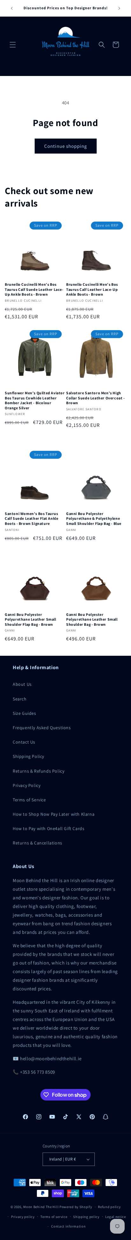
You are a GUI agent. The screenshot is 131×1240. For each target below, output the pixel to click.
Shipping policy (86, 1216)
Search (20, 699)
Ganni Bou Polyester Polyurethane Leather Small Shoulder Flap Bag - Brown (30, 619)
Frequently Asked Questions (42, 727)
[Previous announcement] (12, 8)
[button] (13, 45)
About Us (22, 684)
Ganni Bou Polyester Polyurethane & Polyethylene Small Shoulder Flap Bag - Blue (93, 518)
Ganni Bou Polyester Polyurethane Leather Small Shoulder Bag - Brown (92, 619)
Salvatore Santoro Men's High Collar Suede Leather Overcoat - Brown (95, 397)
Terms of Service (29, 800)
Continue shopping (65, 146)
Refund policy (109, 1207)
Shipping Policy (28, 756)
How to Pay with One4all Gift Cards (48, 828)
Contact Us (24, 742)
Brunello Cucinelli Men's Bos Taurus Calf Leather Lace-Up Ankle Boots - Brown (92, 289)
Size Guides (24, 713)
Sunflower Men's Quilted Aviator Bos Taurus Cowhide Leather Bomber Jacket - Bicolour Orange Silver (35, 400)
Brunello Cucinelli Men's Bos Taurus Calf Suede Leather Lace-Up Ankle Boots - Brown (34, 289)
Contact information (68, 1226)
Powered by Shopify (75, 1207)
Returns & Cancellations (37, 843)
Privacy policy (23, 1216)
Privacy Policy (26, 785)
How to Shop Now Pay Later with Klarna (53, 814)
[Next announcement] (119, 8)
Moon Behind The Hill (41, 1207)
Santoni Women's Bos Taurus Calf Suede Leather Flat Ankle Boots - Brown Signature (31, 518)
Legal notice (115, 1216)
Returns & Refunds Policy (38, 771)
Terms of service (53, 1216)
